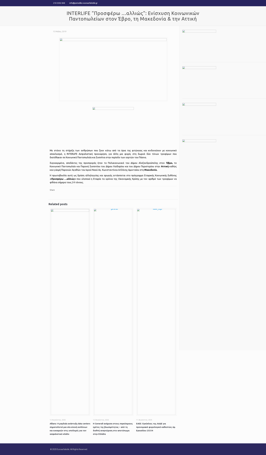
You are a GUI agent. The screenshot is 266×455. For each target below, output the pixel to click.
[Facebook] (206, 3)
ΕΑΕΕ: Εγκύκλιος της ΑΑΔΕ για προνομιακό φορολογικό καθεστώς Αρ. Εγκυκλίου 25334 (156, 427)
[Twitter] (210, 3)
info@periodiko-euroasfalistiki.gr (83, 3)
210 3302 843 (59, 3)
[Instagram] (214, 3)
